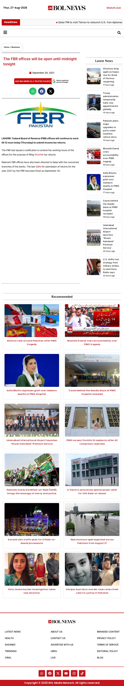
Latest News (13, 631)
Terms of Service (108, 644)
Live (53, 657)
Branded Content (108, 631)
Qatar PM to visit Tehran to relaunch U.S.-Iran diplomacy (83, 22)
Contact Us (58, 638)
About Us (56, 631)
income (39, 154)
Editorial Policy (107, 651)
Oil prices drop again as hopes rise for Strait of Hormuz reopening (111, 75)
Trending (10, 651)
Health (9, 638)
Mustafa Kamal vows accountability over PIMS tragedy (111, 155)
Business (15, 47)
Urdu (54, 651)
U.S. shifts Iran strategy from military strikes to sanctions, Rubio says (111, 266)
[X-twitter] (58, 673)
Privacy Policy (106, 638)
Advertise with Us (62, 644)
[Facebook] (50, 673)
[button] (32, 91)
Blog (100, 657)
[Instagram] (74, 673)
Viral (8, 657)
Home (6, 47)
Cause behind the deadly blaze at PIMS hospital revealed (110, 207)
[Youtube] (66, 673)
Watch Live (114, 8)
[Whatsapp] (42, 673)
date (38, 166)
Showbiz (10, 644)
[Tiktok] (82, 673)
